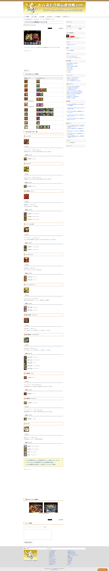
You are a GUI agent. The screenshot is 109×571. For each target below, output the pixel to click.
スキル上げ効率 (41, 16)
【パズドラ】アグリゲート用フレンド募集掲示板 (75, 130)
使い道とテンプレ (66, 16)
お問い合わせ (71, 0)
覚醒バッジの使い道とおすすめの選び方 (74, 93)
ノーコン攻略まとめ (57, 16)
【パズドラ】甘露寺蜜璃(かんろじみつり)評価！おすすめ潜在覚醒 (75, 105)
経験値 (69, 556)
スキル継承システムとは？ (71, 89)
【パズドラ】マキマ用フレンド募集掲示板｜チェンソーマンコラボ (75, 112)
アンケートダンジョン (53, 558)
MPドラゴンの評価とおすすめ (72, 79)
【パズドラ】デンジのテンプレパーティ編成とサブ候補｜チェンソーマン (75, 119)
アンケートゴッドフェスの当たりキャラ (74, 57)
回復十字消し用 (70, 64)
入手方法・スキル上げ (71, 553)
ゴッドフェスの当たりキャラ (72, 56)
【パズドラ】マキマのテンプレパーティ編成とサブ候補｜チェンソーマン (75, 115)
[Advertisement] (43, 59)
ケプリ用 (68, 70)
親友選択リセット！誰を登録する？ (73, 96)
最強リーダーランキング (71, 44)
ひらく (28, 70)
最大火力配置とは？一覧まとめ (72, 63)
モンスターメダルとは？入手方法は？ (73, 86)
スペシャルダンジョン (53, 561)
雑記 (68, 564)
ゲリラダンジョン (52, 560)
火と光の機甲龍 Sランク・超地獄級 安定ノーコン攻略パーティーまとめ (42, 460)
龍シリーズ (51, 557)
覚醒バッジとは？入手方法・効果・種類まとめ (75, 92)
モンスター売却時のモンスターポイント (74, 80)
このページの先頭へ (103, 569)
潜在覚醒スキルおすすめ (71, 552)
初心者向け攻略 (70, 557)
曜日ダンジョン (52, 564)
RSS (85, 0)
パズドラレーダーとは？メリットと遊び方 (74, 90)
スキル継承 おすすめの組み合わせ (73, 87)
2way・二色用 (69, 67)
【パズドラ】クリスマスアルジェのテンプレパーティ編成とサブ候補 (75, 108)
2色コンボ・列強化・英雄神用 (72, 66)
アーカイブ (68, 142)
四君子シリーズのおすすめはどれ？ (73, 77)
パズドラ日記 (70, 558)
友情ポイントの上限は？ (71, 97)
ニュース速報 (70, 560)
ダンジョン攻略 (34, 16)
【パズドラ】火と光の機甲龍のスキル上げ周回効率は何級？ (40, 462)
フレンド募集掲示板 (70, 50)
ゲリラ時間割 (27, 16)
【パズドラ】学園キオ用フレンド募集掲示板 (74, 128)
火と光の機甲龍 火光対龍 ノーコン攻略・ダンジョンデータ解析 (41, 464)
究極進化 (69, 561)
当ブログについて (64, 0)
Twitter (76, 0)
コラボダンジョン (52, 556)
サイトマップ (81, 0)
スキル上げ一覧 (49, 16)
